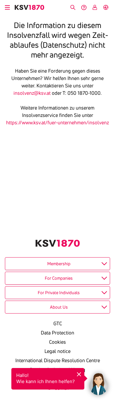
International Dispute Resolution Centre (57, 360)
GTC (57, 323)
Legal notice (57, 351)
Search (72, 7)
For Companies (59, 278)
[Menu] (7, 6)
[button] (98, 382)
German (106, 7)
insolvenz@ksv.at (32, 93)
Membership (59, 263)
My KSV (94, 7)
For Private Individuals (59, 292)
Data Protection (57, 333)
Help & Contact (83, 7)
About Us (59, 307)
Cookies (57, 342)
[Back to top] (109, 353)
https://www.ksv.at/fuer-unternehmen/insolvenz (57, 122)
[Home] (29, 7)
